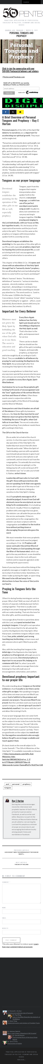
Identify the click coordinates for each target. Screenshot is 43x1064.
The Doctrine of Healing (14, 1043)
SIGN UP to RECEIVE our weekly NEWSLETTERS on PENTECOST (16, 84)
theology (19, 30)
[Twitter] (12, 112)
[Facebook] (5, 112)
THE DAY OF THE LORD (21, 863)
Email (4, 918)
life (13, 30)
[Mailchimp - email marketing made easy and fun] (28, 94)
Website (5, 928)
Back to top (21, 1059)
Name (4, 907)
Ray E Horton (18, 801)
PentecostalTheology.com (14, 77)
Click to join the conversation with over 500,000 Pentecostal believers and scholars (20, 70)
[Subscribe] (20, 112)
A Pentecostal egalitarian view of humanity (20, 1013)
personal (15, 784)
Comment (6, 882)
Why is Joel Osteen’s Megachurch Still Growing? (21, 1033)
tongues (7, 787)
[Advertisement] (21, 982)
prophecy (26, 784)
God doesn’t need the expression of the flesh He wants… (21, 852)
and (7, 784)
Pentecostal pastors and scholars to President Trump (23, 1023)
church (8, 30)
